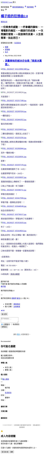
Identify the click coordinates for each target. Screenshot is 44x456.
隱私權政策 (36, 425)
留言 (18, 298)
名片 (6, 52)
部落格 (7, 49)
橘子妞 (3, 286)
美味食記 (17, 304)
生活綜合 (17, 43)
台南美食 (17, 306)
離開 (11, 452)
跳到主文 (4, 22)
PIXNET (9, 425)
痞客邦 (13, 298)
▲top (3, 310)
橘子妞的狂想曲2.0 (14, 16)
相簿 (6, 47)
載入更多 (4, 314)
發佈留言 (4, 327)
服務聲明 (22, 427)
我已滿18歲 (5, 452)
